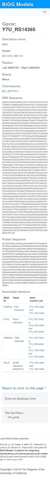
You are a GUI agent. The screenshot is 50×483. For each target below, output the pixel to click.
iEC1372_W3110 (12, 56)
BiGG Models (17, 4)
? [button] (45, 387)
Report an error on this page (23, 387)
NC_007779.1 (10, 91)
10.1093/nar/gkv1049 (12, 459)
